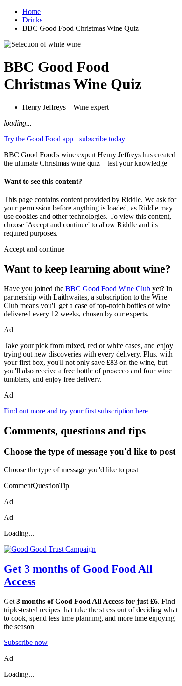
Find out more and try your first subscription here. (77, 411)
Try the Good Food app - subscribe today (64, 139)
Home (31, 11)
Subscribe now (26, 642)
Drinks (32, 20)
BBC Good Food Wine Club (107, 289)
